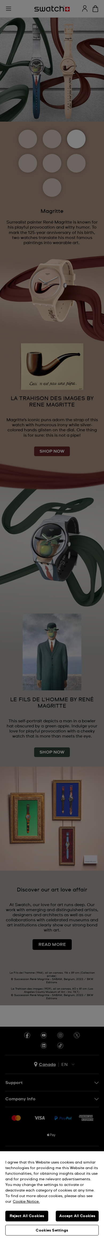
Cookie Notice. (26, 1202)
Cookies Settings (52, 1230)
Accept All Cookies (77, 1216)
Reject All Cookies (27, 1216)
